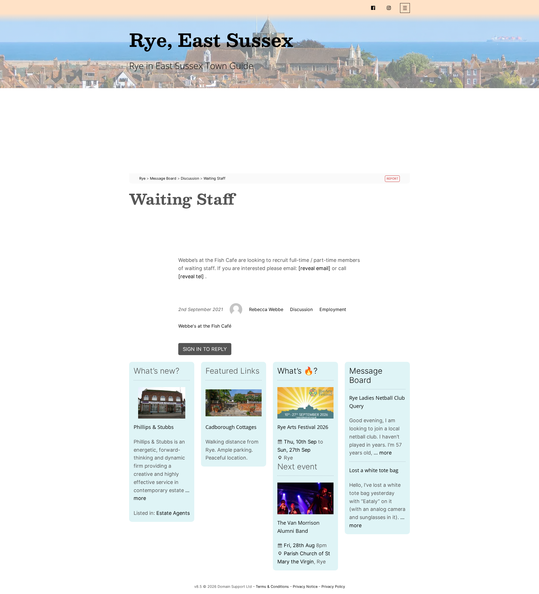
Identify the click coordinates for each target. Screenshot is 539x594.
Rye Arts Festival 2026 (302, 427)
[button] (405, 8)
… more (383, 453)
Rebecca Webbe (266, 309)
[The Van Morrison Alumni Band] (305, 498)
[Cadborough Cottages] (233, 403)
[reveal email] (314, 268)
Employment (332, 309)
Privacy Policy (333, 586)
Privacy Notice (305, 586)
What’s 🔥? (297, 371)
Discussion (301, 309)
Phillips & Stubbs (154, 427)
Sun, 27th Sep (293, 450)
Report (392, 179)
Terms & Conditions (272, 586)
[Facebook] (373, 7)
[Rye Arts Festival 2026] (305, 403)
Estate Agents (173, 513)
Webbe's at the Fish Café (204, 326)
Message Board (365, 375)
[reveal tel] (191, 276)
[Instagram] (388, 7)
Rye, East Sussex (211, 39)
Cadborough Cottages (231, 427)
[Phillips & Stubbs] (162, 403)
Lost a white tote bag (373, 470)
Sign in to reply (205, 349)
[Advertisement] (269, 134)
